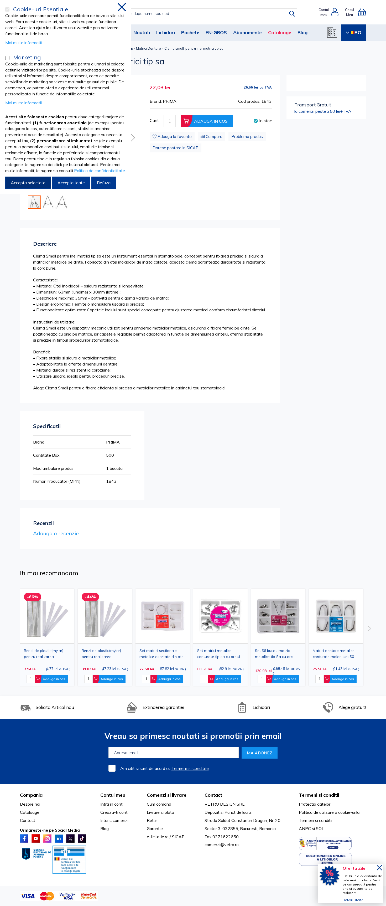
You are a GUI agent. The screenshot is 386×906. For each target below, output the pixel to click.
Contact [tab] (213, 795)
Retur (152, 820)
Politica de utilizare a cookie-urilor (330, 812)
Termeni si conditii (315, 820)
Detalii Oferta (353, 900)
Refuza (104, 182)
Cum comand (159, 804)
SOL (320, 828)
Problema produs (247, 136)
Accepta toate (71, 182)
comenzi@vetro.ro (222, 844)
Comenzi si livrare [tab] (166, 795)
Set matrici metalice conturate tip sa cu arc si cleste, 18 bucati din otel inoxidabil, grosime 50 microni (218, 653)
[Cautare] (292, 13)
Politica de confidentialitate (99, 170)
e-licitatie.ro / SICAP (166, 836)
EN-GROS (216, 32)
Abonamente (247, 32)
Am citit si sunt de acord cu (164, 768)
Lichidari (165, 32)
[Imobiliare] (332, 32)
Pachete (190, 32)
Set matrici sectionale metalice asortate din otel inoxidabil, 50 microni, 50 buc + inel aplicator (161, 653)
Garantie (155, 828)
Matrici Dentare (148, 48)
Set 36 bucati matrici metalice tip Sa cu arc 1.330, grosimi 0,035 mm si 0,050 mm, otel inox (278, 653)
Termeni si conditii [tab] (319, 795)
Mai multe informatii (23, 42)
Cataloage (279, 32)
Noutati (141, 32)
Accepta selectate (28, 182)
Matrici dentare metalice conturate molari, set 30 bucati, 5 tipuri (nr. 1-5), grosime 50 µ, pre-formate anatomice (336, 653)
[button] (131, 137)
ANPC (305, 828)
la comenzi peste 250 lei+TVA (322, 108)
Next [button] (369, 628)
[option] (162, 637)
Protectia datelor (314, 804)
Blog (302, 32)
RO (357, 32)
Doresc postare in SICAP (176, 147)
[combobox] (198, 13)
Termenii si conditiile (190, 768)
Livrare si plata (160, 812)
